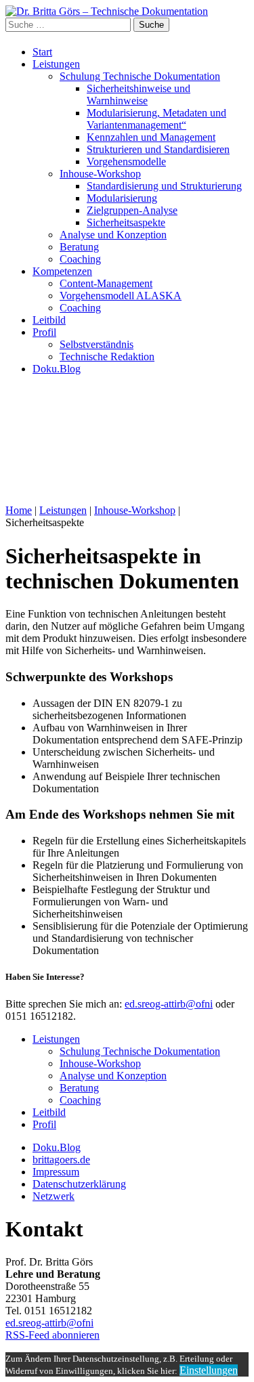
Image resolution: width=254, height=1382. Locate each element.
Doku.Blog (57, 368)
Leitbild (49, 320)
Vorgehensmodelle (126, 161)
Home (18, 510)
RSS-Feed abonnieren (52, 1335)
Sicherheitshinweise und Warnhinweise (138, 94)
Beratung (79, 247)
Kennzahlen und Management (151, 137)
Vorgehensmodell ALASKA (121, 295)
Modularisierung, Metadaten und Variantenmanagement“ (156, 119)
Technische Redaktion (107, 356)
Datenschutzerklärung (79, 1184)
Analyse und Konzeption (113, 234)
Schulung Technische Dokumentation (140, 76)
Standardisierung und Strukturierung (164, 186)
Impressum (56, 1172)
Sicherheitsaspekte (126, 222)
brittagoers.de (61, 1159)
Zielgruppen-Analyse (132, 210)
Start (42, 52)
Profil (44, 332)
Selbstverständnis (96, 344)
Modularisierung (122, 198)
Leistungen (56, 64)
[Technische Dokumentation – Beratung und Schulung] (106, 11)
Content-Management (106, 283)
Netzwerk (54, 1196)
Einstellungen (208, 1370)
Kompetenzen (62, 271)
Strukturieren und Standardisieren (158, 149)
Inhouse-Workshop (100, 173)
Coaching (80, 259)
